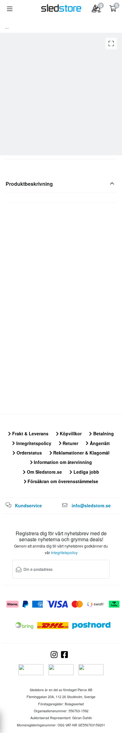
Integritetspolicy (33, 443)
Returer (69, 443)
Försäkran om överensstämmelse (62, 481)
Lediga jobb (85, 472)
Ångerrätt (99, 443)
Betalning (103, 433)
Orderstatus (28, 452)
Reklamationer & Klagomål (80, 452)
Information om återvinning (62, 462)
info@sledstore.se (91, 505)
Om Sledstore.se (44, 472)
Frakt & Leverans (29, 433)
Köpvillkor (70, 433)
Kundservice (28, 505)
